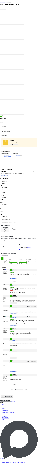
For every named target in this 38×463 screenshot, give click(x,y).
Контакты (3, 404)
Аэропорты (15, 153)
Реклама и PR (3, 419)
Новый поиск (9, 2)
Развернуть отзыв (13, 278)
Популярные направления (5, 410)
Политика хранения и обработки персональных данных (7, 462)
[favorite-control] (1, 9)
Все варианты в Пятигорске (3, 2)
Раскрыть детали (14, 270)
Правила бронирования (5, 411)
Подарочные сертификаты (5, 413)
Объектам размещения (4, 416)
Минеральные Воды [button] (18, 155)
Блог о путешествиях (4, 409)
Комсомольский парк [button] (6, 155)
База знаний (3, 408)
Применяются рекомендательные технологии (20, 462)
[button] (19, 17)
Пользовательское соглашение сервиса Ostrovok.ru (8, 412)
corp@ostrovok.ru (29, 247)
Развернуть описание (5, 175)
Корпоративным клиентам (5, 417)
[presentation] (5, 267)
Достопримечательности (5, 153)
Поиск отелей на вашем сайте (5, 418)
